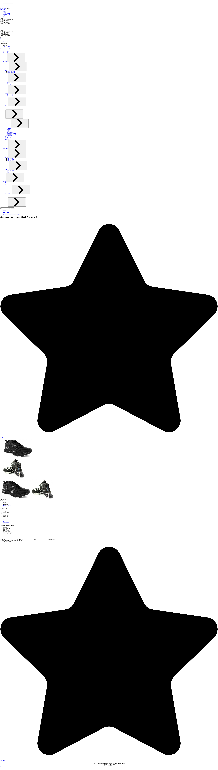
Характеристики (6, 522)
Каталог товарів (5, 49)
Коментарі (5, 523)
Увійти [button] (1, 0)
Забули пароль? (3, 8)
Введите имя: (3, 539)
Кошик (4, 46)
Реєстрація (3, 9)
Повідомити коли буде (7, 505)
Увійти (8, 8)
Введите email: (19, 539)
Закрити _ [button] (3, 766)
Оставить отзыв (51, 539)
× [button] (0, 767)
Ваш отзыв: (35, 539)
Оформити (8, 46)
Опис (4, 521)
